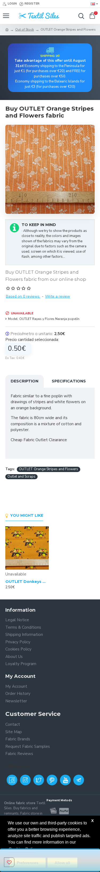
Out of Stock (24, 29)
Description (24, 381)
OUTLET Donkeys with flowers (27, 581)
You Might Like (26, 515)
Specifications (69, 381)
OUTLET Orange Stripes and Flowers (48, 469)
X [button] (92, 821)
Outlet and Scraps (21, 476)
